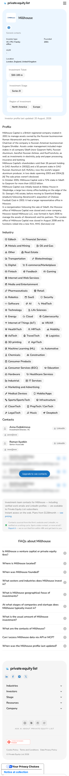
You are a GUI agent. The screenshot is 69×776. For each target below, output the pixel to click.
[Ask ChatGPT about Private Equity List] (24, 723)
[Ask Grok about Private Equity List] (44, 723)
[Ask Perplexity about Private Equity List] (37, 723)
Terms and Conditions (29, 750)
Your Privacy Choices (26, 766)
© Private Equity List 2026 (17, 754)
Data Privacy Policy (48, 750)
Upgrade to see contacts (34, 473)
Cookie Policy (12, 750)
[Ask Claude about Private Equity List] (31, 723)
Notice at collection (16, 772)
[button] (34, 553)
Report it (12, 528)
